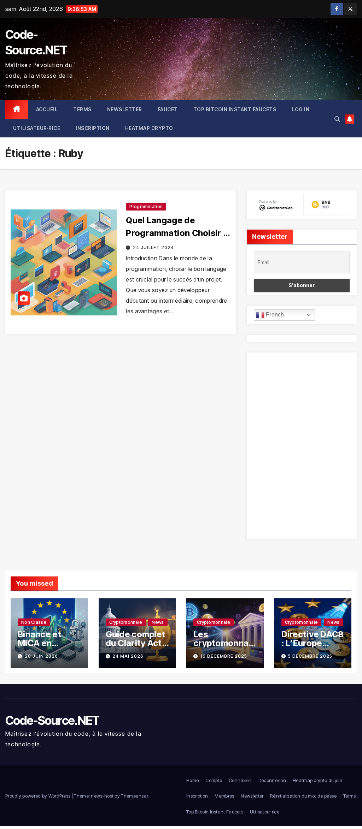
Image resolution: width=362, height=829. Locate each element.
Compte (213, 780)
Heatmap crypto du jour (318, 780)
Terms (82, 109)
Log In (300, 109)
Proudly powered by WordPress (38, 796)
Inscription (93, 128)
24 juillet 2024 (153, 247)
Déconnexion (272, 780)
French (274, 315)
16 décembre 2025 (223, 656)
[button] (337, 119)
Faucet (168, 109)
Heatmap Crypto (149, 128)
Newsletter (124, 109)
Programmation (146, 206)
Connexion (240, 780)
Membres (224, 796)
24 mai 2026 (128, 656)
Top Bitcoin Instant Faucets (234, 109)
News (158, 622)
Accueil (47, 109)
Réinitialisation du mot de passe (303, 796)
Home (192, 780)
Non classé (33, 622)
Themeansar (134, 796)
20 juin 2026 (41, 656)
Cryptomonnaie (125, 622)
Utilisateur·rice (36, 128)
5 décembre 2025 (310, 656)
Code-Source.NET (52, 720)
